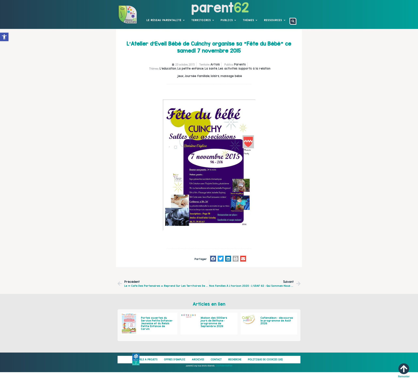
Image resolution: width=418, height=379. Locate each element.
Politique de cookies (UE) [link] (265, 359)
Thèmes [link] (248, 20)
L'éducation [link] (168, 68)
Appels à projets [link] (146, 359)
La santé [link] (211, 68)
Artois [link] (215, 64)
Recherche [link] (234, 359)
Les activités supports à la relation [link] (244, 68)
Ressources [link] (273, 20)
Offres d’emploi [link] (174, 359)
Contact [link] (216, 359)
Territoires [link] (201, 20)
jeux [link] (180, 76)
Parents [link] (240, 64)
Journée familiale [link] (197, 76)
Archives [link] (198, 359)
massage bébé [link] (231, 76)
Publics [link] (227, 20)
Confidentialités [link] (224, 365)
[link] (4, 37)
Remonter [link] (404, 376)
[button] (213, 259)
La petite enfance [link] (190, 68)
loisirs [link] (215, 76)
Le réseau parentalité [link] (163, 20)
